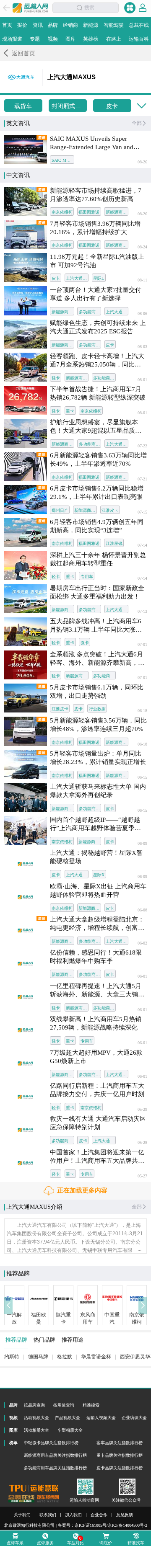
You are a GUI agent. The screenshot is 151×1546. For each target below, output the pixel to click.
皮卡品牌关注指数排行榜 (119, 1468)
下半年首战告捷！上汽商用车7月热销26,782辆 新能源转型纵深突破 (98, 393)
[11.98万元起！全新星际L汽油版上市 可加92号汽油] (25, 267)
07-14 (142, 545)
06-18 (142, 711)
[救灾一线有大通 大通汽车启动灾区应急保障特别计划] (25, 1129)
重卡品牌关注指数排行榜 (119, 1455)
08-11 (142, 280)
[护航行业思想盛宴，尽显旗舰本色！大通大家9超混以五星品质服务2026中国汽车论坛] (25, 433)
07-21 (142, 479)
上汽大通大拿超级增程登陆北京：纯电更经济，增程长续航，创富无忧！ (97, 924)
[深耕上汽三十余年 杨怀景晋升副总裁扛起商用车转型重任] (25, 565)
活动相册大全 (36, 1430)
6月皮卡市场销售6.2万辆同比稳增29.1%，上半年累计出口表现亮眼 (96, 492)
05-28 (142, 1143)
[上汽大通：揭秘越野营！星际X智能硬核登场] (25, 863)
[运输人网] (30, 8)
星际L (98, 278)
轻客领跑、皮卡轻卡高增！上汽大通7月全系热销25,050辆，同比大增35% (97, 361)
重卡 (70, 411)
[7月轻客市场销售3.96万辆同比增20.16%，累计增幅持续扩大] (25, 234)
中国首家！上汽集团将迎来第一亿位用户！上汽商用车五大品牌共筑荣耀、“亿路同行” (97, 1157)
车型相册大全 (70, 1430)
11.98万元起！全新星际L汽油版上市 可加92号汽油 (97, 260)
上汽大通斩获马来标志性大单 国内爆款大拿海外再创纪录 (98, 790)
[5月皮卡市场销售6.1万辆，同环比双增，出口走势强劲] (25, 698)
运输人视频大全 (101, 1417)
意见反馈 (124, 1515)
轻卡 (56, 378)
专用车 (87, 576)
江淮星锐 (114, 543)
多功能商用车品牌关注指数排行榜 (55, 1468)
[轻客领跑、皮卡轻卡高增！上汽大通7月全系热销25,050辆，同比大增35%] (25, 367)
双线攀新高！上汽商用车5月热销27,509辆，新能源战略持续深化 (95, 1023)
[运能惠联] (33, 1488)
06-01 (142, 976)
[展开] (141, 106)
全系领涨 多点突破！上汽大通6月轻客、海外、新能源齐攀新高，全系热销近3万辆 (97, 659)
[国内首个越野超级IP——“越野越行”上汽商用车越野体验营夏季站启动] (25, 830)
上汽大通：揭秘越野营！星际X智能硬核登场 (96, 857)
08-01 (142, 380)
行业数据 (97, 709)
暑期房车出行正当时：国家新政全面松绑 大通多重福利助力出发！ (97, 592)
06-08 (142, 910)
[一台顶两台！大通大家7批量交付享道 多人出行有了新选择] (25, 300)
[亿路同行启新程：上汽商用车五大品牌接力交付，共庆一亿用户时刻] (25, 1096)
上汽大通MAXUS (77, 278)
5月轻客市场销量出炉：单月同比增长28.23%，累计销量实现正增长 (98, 757)
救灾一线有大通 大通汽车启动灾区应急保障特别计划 (98, 1122)
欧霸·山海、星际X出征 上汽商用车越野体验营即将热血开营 (98, 890)
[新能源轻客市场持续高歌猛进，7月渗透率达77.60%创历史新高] (25, 201)
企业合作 (99, 1515)
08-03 (142, 347)
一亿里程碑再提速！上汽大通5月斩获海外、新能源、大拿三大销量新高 (97, 991)
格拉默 (64, 1357)
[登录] (142, 7)
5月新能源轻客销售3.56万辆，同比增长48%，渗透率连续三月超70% (98, 724)
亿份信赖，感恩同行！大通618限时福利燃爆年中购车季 (96, 956)
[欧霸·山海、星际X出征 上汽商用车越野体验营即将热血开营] (25, 897)
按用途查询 (63, 1405)
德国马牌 (38, 1357)
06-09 (142, 843)
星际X (98, 874)
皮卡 (112, 106)
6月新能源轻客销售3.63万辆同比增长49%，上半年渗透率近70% (98, 459)
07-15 (142, 512)
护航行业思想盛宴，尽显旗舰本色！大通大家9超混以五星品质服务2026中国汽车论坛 (95, 427)
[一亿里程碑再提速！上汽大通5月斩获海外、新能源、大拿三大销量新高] (25, 996)
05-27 (142, 1176)
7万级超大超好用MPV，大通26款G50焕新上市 (96, 1056)
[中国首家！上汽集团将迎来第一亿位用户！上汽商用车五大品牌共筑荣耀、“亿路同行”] (25, 1163)
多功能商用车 (90, 312)
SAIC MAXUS (63, 160)
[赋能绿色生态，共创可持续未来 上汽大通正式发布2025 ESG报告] (25, 334)
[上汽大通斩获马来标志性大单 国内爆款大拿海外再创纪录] (25, 797)
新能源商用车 (117, 212)
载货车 (23, 106)
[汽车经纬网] (47, 1499)
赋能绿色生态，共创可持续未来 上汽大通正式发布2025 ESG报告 (98, 327)
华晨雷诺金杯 (96, 1357)
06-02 (142, 943)
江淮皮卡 (110, 510)
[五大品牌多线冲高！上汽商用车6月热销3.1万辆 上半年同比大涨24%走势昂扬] (25, 631)
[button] (8, 1305)
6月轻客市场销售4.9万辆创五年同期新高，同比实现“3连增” (96, 526)
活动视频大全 (36, 1417)
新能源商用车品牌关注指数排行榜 (55, 1455)
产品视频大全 (67, 1417)
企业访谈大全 (134, 1417)
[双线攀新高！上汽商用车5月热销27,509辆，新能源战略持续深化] (25, 1030)
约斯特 (11, 1357)
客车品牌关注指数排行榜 (119, 1442)
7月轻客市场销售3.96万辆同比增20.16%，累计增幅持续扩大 (95, 227)
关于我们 (22, 1515)
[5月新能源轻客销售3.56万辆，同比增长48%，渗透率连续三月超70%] (25, 731)
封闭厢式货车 (69, 106)
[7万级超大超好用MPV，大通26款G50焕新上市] (25, 1063)
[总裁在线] (21, 1499)
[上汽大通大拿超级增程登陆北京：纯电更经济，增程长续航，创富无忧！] (25, 930)
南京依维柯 (62, 212)
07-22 (142, 446)
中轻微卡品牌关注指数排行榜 (51, 1442)
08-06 (142, 314)
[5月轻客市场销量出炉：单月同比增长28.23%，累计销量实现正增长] (25, 764)
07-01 (142, 645)
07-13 (142, 611)
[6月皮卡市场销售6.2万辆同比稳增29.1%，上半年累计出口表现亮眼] (25, 499)
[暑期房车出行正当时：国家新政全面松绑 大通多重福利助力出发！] (25, 598)
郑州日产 (60, 510)
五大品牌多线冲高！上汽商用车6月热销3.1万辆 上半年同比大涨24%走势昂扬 (95, 626)
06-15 (142, 777)
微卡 (85, 642)
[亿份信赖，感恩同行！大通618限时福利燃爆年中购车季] (25, 963)
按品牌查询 (34, 1405)
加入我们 (73, 1515)
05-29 (142, 1109)
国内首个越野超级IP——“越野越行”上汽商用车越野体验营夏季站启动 (95, 824)
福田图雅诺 (88, 212)
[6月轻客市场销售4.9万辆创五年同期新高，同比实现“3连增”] (25, 532)
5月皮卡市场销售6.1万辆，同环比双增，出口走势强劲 (96, 691)
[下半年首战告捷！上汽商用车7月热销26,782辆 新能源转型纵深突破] (25, 400)
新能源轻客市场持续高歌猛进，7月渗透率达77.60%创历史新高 (95, 194)
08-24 (142, 247)
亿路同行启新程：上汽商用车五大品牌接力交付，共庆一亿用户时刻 (97, 1089)
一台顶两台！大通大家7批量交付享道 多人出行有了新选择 (95, 294)
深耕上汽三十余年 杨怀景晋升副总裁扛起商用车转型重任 (98, 559)
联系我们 (47, 1515)
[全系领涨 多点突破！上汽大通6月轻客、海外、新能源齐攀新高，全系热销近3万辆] (25, 664)
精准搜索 (91, 1405)
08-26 (142, 162)
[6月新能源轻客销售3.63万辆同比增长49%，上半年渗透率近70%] (25, 466)
